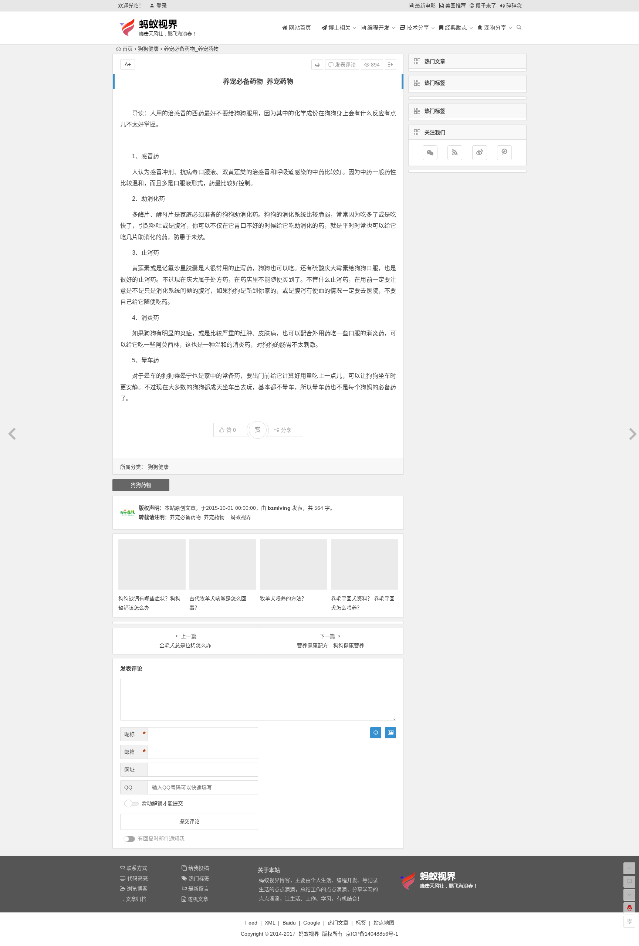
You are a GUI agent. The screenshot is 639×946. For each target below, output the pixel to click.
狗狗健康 (148, 49)
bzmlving (279, 508)
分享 (286, 430)
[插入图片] (390, 732)
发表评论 (345, 65)
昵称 (135, 734)
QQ (128, 787)
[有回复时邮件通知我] (129, 839)
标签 (361, 923)
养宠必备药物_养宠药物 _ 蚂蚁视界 (210, 517)
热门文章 (338, 923)
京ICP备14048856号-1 (372, 934)
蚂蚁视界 (308, 934)
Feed (251, 923)
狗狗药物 (141, 485)
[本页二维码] (629, 922)
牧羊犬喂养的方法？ (283, 598)
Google (311, 923)
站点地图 (383, 923)
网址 (129, 770)
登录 (161, 6)
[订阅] (454, 152)
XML (270, 923)
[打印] (317, 65)
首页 (127, 49)
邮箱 (135, 752)
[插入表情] (375, 732)
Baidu (289, 923)
